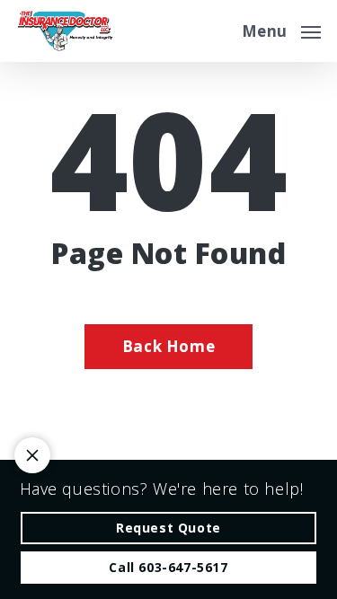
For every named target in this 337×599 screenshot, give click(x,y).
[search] (216, 31)
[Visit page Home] (65, 31)
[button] (281, 29)
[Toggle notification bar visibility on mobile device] (32, 455)
